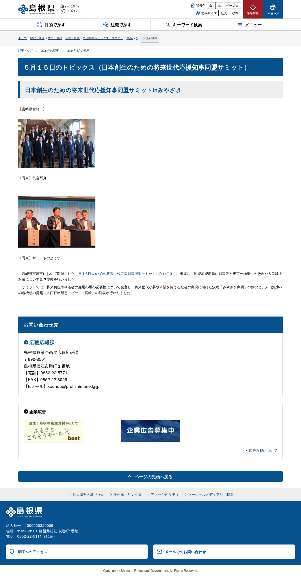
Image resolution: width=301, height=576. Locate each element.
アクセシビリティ (165, 494)
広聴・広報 (72, 38)
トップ (22, 38)
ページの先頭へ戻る (154, 476)
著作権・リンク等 (127, 494)
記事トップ (25, 50)
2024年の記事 (50, 50)
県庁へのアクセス (32, 551)
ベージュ (232, 5)
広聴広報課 (150, 38)
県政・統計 (37, 38)
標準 (235, 13)
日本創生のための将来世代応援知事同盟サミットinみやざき (125, 273)
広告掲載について (263, 450)
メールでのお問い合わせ (185, 551)
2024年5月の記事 (78, 50)
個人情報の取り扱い (88, 494)
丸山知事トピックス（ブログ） (103, 38)
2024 (129, 38)
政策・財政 (55, 38)
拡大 (224, 13)
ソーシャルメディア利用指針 (211, 494)
